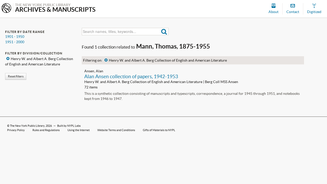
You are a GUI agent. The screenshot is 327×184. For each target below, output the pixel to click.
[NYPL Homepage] (6, 8)
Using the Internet (78, 130)
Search (164, 31)
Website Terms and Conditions (116, 130)
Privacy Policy (16, 130)
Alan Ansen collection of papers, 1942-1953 (131, 76)
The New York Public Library (27, 125)
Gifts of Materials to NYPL (159, 130)
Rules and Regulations (46, 130)
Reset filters (16, 76)
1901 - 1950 (14, 36)
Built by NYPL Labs (69, 125)
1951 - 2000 (14, 42)
